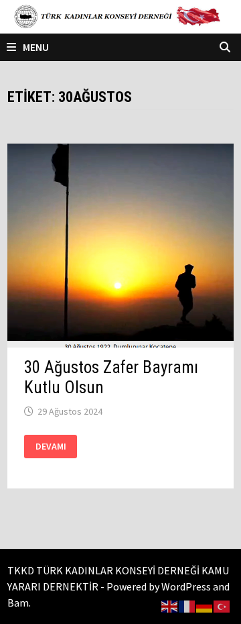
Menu (36, 47)
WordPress (186, 586)
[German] (205, 605)
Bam (18, 602)
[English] (170, 605)
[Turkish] (222, 605)
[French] (187, 605)
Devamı (55, 446)
